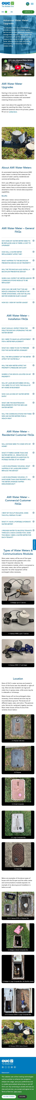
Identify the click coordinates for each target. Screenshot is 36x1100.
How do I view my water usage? (15, 302)
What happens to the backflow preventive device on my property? (16, 262)
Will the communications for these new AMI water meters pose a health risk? (17, 416)
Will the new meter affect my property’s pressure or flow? (14, 366)
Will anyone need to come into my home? (16, 445)
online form (13, 112)
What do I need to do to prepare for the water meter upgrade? (15, 349)
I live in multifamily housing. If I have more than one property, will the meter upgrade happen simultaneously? (16, 480)
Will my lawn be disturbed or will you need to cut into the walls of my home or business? (16, 385)
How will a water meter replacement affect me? (12, 253)
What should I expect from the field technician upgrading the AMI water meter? (16, 330)
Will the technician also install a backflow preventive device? (16, 270)
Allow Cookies (8, 1097)
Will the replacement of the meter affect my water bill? (16, 358)
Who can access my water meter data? (15, 395)
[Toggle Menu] (32, 4)
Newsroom (5, 1072)
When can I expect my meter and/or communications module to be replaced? (17, 280)
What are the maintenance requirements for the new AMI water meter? (14, 405)
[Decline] (34, 1087)
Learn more (18, 1091)
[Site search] (27, 4)
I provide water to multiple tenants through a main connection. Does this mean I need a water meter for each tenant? (17, 534)
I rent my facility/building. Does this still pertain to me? (15, 514)
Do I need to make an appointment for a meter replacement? (16, 340)
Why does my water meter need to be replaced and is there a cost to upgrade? (16, 243)
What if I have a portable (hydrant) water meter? (16, 523)
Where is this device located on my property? (16, 375)
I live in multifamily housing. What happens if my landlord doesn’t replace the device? (16, 468)
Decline (22, 1097)
